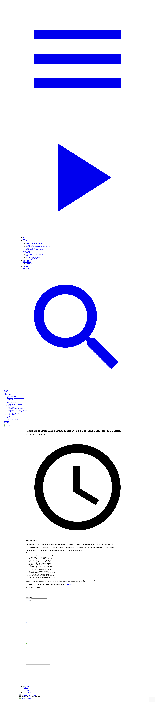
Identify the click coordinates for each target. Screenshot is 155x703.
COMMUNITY (26, 240)
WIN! (24, 239)
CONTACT (25, 266)
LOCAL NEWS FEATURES (29, 265)
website (69, 584)
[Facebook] (7, 425)
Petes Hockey (29, 263)
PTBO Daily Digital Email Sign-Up (34, 254)
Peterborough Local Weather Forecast (36, 255)
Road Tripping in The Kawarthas (34, 249)
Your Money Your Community (33, 257)
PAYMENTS (26, 268)
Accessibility (77, 701)
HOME (24, 237)
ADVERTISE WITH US (28, 260)
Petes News (29, 252)
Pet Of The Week (30, 248)
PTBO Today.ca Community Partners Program (38, 246)
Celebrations (29, 245)
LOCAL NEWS (26, 251)
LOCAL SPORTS (27, 262)
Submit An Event (30, 242)
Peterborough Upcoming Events (34, 243)
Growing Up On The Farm (32, 259)
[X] (6, 427)
